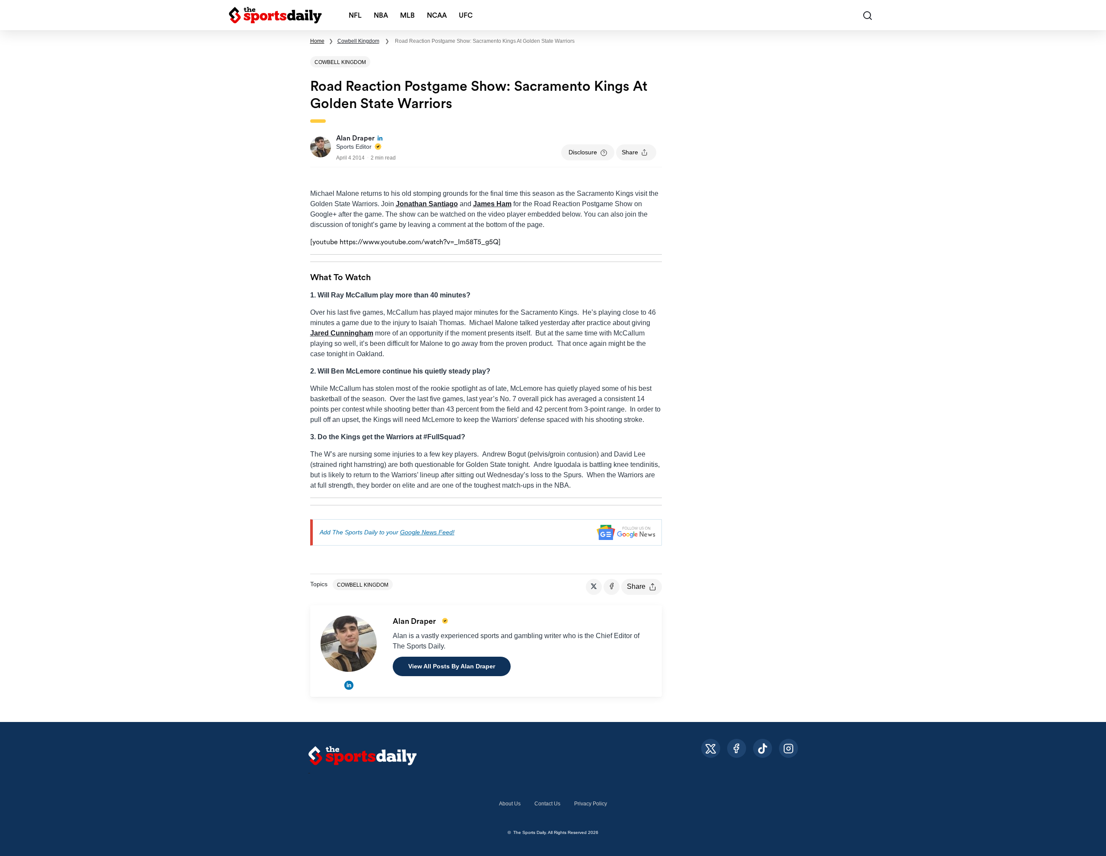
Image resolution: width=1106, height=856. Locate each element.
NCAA (437, 15)
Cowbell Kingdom (358, 41)
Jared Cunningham (341, 333)
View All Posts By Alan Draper (451, 666)
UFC (466, 15)
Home (317, 41)
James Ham (492, 204)
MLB (407, 15)
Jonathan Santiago (427, 204)
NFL (355, 15)
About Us (510, 804)
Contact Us (547, 804)
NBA (381, 15)
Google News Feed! (427, 532)
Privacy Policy (590, 804)
